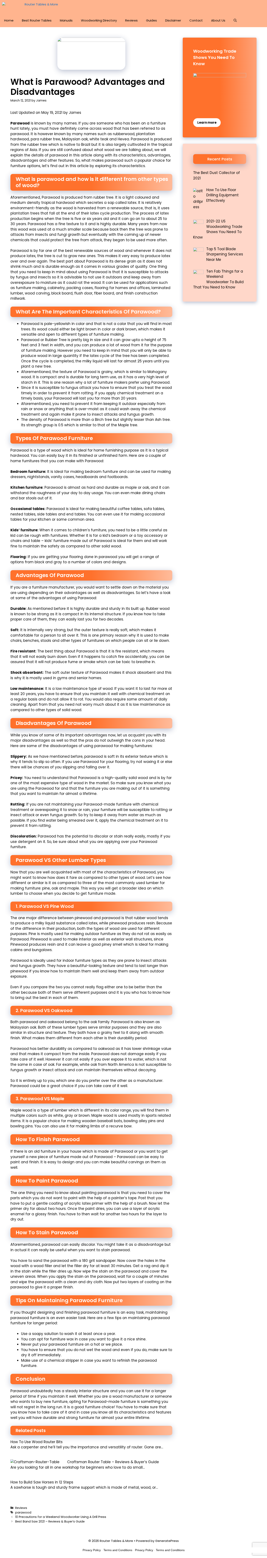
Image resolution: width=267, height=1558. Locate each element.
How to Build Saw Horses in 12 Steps (41, 1482)
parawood (23, 1512)
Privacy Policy (92, 1550)
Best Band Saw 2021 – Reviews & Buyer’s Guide (50, 1521)
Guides (151, 20)
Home (9, 20)
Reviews (131, 20)
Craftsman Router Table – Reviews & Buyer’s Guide (113, 1461)
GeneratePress (167, 1541)
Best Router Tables (37, 20)
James (75, 112)
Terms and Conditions (117, 1550)
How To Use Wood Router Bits (36, 1441)
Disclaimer (173, 20)
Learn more (207, 122)
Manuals (66, 20)
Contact (196, 20)
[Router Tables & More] (31, 7)
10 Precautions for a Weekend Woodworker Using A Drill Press (60, 1517)
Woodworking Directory (99, 20)
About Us (218, 20)
